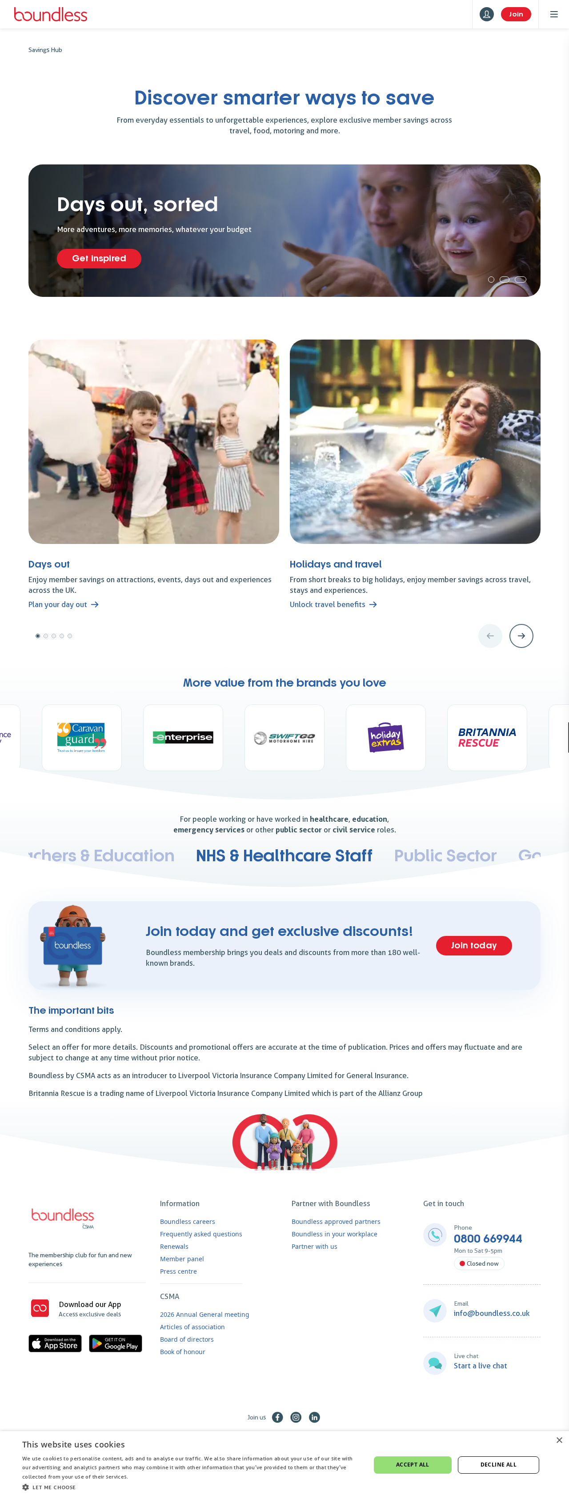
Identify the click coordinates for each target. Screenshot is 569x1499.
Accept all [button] (412, 1464)
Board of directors (187, 1339)
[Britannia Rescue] (386, 737)
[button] (191, 1487)
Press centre (178, 1271)
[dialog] (284, 1465)
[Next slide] (521, 636)
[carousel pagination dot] (491, 279)
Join (516, 14)
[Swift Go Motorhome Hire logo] (183, 737)
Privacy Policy (147, 1476)
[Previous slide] (490, 636)
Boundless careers (187, 1221)
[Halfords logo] (487, 737)
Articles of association (192, 1327)
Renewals (174, 1246)
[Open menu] (554, 14)
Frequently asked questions (201, 1234)
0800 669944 (488, 1239)
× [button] (559, 1440)
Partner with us (314, 1246)
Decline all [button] (499, 1464)
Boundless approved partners (336, 1221)
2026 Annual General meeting (204, 1314)
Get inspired (99, 258)
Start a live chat (480, 1365)
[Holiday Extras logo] (284, 737)
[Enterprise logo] (82, 737)
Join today (474, 945)
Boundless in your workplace (334, 1234)
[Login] (487, 14)
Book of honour (182, 1351)
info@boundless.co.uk (492, 1313)
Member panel (182, 1259)
